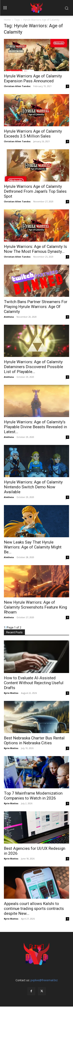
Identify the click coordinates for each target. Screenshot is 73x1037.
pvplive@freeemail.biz (44, 980)
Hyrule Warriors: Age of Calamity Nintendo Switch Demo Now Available (33, 487)
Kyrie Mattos (11, 692)
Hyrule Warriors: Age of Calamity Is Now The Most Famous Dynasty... (35, 249)
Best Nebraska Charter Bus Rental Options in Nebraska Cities (34, 740)
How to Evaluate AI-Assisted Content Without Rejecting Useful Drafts (33, 683)
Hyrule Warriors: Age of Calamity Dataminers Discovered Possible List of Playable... (33, 366)
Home (7, 19)
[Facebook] (31, 991)
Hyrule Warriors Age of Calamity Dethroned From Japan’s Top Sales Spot (35, 191)
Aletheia (9, 316)
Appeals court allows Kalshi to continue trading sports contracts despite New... (34, 908)
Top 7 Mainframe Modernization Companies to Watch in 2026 (33, 795)
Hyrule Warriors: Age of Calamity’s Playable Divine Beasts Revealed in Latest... (35, 427)
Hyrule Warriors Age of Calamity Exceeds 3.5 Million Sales (33, 133)
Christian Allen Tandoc (17, 86)
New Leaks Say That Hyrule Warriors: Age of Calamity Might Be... (33, 547)
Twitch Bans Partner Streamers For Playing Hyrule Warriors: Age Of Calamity (35, 306)
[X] (42, 991)
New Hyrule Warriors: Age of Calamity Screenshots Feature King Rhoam (35, 607)
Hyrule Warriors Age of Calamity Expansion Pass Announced (33, 78)
